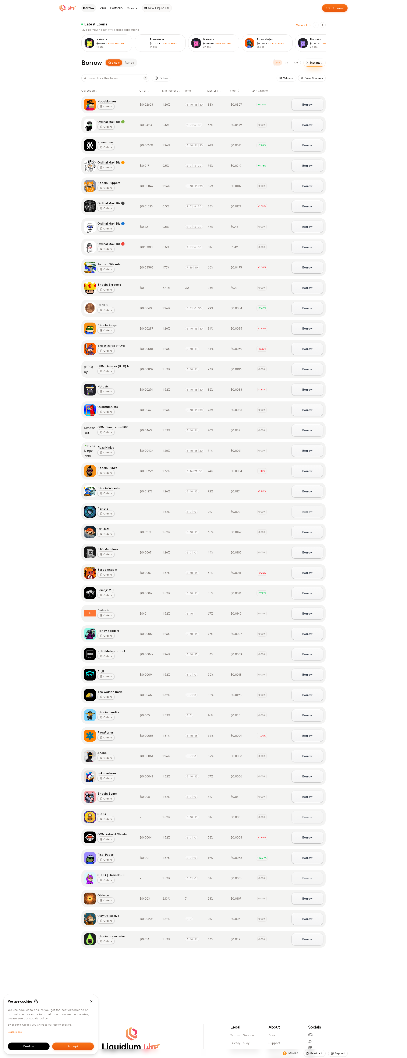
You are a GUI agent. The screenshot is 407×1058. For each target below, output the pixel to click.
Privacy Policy (240, 1043)
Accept (73, 1046)
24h (277, 62)
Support (274, 1043)
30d (295, 62)
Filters (163, 78)
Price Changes (314, 78)
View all (301, 25)
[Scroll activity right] (323, 25)
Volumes (288, 78)
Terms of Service (242, 1035)
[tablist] (121, 63)
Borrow (307, 104)
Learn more (15, 1031)
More (130, 8)
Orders (107, 106)
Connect (338, 8)
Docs (272, 1035)
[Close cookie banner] (91, 1001)
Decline (28, 1046)
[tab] (129, 63)
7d (286, 62)
